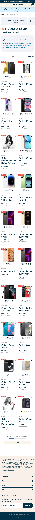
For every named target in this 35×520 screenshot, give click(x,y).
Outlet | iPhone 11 (26, 122)
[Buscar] (7, 5)
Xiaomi (21, 195)
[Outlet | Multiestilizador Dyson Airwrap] (9, 142)
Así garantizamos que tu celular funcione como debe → (17, 1)
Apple (20, 81)
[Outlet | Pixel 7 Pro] (9, 366)
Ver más (17, 442)
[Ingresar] (28, 5)
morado (3, 114)
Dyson (3, 155)
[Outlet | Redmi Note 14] (26, 181)
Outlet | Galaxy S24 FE (26, 383)
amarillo (30, 77)
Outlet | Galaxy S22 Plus (8, 85)
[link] (14, 21)
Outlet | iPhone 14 (8, 122)
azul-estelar (28, 190)
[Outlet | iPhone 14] (9, 105)
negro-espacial (10, 190)
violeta (25, 338)
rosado (28, 77)
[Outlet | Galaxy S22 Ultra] (9, 292)
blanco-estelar (14, 114)
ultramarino (30, 411)
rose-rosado (7, 264)
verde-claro (29, 375)
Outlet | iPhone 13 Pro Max (26, 272)
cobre (11, 151)
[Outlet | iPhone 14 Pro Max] (9, 181)
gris (7, 151)
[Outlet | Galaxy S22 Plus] (9, 68)
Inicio (2, 14)
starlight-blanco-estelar (27, 151)
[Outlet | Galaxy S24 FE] (26, 366)
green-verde (8, 77)
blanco (10, 77)
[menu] (2, 5)
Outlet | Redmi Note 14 (25, 198)
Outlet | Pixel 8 (8, 271)
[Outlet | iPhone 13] (26, 142)
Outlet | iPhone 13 (26, 159)
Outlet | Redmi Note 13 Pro (25, 309)
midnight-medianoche (23, 151)
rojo (31, 114)
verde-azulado (26, 411)
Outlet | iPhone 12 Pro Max (26, 235)
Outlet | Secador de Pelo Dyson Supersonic (6, 421)
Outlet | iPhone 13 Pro (8, 235)
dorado (8, 190)
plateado (6, 190)
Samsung (4, 81)
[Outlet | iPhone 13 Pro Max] (26, 255)
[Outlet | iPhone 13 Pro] (9, 218)
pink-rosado (12, 77)
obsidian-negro (9, 264)
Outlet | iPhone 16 (26, 420)
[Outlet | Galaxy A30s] (9, 329)
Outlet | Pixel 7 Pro (8, 383)
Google (3, 268)
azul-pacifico (25, 227)
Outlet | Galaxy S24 (26, 346)
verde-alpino (13, 227)
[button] (13, 56)
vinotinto (8, 301)
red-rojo (21, 151)
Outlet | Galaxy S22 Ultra (8, 309)
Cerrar (33, 10)
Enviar (27, 506)
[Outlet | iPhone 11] (26, 105)
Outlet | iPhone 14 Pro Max (8, 198)
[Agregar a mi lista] (15, 62)
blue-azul (25, 151)
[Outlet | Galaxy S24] (26, 329)
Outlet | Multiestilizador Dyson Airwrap (8, 160)
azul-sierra (4, 227)
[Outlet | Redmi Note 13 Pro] (26, 292)
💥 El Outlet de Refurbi (13, 14)
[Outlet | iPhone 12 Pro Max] (26, 218)
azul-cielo (27, 375)
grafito (7, 227)
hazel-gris (11, 264)
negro (6, 77)
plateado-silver (11, 227)
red (10, 114)
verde (24, 77)
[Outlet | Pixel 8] (9, 255)
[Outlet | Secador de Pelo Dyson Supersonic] (9, 403)
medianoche (12, 114)
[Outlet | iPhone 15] (26, 68)
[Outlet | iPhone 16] (26, 403)
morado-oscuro (12, 190)
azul (26, 77)
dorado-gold (23, 227)
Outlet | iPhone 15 (26, 85)
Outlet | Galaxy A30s (8, 346)
